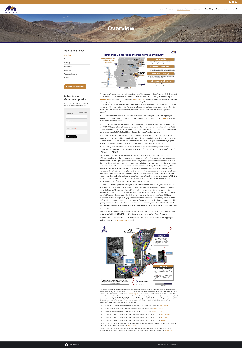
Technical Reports (70, 74)
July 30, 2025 (168, 330)
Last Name (69, 121)
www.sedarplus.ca (134, 294)
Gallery (66, 78)
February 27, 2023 (157, 311)
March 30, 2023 (165, 314)
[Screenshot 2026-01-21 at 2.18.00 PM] (139, 69)
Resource (164, 118)
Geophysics (68, 70)
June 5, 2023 (164, 317)
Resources (68, 66)
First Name (69, 113)
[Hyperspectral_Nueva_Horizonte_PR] (139, 256)
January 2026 (105, 99)
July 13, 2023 (164, 320)
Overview (67, 55)
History (66, 59)
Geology (67, 63)
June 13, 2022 (164, 305)
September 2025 (139, 99)
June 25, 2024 (131, 325)
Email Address (71, 129)
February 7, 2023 (157, 308)
